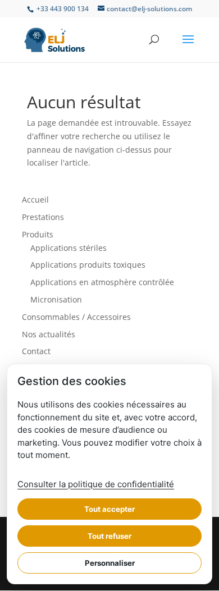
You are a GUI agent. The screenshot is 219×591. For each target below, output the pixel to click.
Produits (37, 234)
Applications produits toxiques (87, 264)
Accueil (35, 199)
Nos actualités (48, 334)
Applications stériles (68, 247)
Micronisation (56, 299)
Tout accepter (109, 509)
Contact (36, 351)
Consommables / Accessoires (76, 316)
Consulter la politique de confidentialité (95, 484)
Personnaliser (110, 562)
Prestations (43, 217)
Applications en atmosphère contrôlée (102, 282)
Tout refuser (109, 536)
